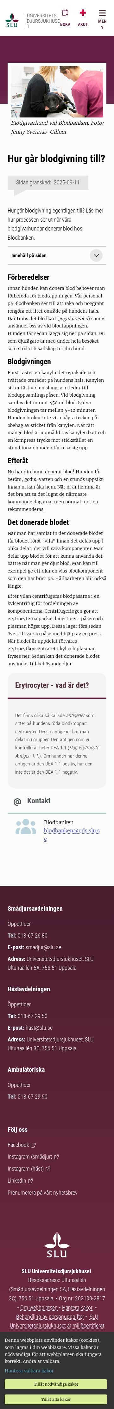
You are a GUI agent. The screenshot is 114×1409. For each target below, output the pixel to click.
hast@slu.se (39, 1027)
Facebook (18, 1145)
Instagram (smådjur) (30, 1156)
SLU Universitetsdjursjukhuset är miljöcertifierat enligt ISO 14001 (57, 1325)
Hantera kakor (78, 1307)
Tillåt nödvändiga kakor (56, 1384)
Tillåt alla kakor (56, 1399)
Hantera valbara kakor (29, 1371)
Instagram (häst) (26, 1168)
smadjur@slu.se (43, 947)
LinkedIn (17, 1180)
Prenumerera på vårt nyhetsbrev (43, 1192)
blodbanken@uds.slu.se (72, 834)
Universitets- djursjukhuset (43, 21)
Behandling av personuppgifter (50, 1316)
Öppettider (19, 923)
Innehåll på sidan (29, 255)
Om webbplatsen (39, 1307)
